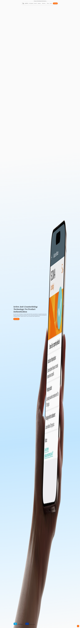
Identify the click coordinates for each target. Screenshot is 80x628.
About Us (35, 3)
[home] (25, 3)
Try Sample (55, 3)
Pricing (48, 3)
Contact (51, 3)
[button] (39, 3)
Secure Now (16, 318)
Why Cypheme (31, 3)
